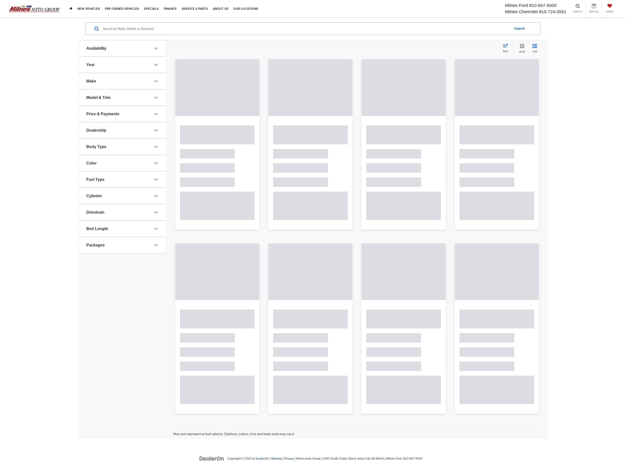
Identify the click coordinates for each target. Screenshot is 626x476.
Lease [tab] (243, 200)
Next (486, 359)
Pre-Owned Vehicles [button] (122, 8)
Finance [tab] (217, 200)
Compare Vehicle (199, 339)
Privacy (289, 401)
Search (519, 29)
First (418, 359)
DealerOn (262, 401)
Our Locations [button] (245, 8)
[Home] (71, 8)
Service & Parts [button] (195, 8)
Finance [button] (170, 8)
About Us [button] (220, 8)
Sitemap (276, 401)
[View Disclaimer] (223, 183)
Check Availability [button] (217, 309)
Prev (434, 359)
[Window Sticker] (253, 183)
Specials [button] (151, 8)
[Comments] (245, 183)
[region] (217, 268)
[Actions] (252, 138)
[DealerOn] (211, 401)
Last (502, 359)
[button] (256, 91)
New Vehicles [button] (88, 8)
